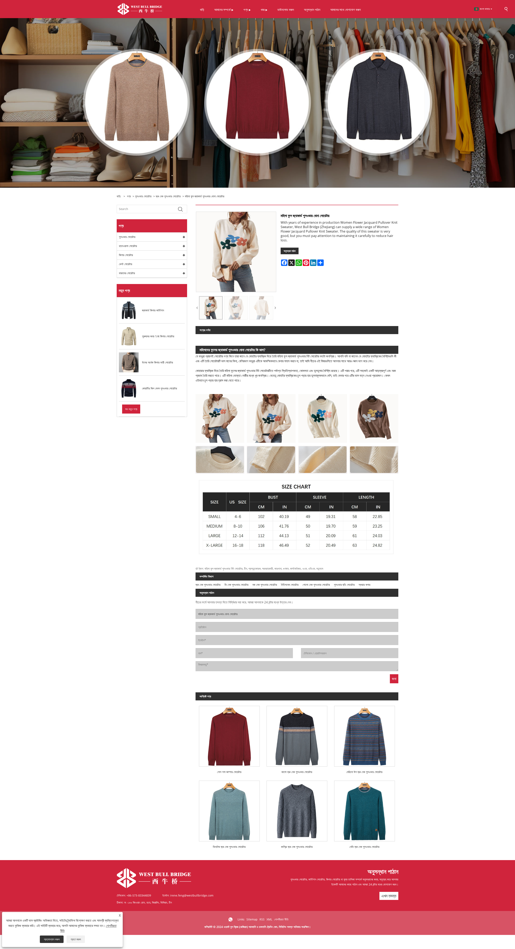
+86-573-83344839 (139, 895)
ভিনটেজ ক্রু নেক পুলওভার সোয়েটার (229, 847)
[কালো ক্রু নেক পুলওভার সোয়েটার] (297, 734)
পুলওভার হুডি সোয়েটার (344, 585)
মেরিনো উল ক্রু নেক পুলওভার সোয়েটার (364, 772)
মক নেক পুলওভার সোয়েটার (264, 585)
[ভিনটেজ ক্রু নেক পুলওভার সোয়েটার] (229, 809)
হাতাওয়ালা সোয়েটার (128, 246)
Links (241, 919)
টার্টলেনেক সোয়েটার (290, 585)
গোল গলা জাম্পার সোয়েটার (229, 772)
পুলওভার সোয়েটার (143, 196)
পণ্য (129, 196)
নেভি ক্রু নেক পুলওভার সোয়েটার (364, 847)
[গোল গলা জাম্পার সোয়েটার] (229, 734)
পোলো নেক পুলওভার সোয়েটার (316, 585)
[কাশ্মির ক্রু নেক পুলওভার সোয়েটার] (297, 809)
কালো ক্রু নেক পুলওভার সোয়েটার (296, 772)
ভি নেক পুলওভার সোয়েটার (236, 585)
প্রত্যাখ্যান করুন (52, 939)
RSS (262, 919)
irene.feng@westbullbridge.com (191, 895)
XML (269, 919)
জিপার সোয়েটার (126, 255)
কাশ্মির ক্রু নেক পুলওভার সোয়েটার (297, 847)
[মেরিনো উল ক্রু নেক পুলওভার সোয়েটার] (364, 734)
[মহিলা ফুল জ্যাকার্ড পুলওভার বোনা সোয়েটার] (211, 308)
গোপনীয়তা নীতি (281, 919)
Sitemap (252, 919)
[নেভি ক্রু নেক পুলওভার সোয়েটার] (364, 809)
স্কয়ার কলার (364, 585)
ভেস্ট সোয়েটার (125, 264)
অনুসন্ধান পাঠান (290, 251)
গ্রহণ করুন (76, 939)
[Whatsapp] (231, 919)
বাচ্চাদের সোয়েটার (127, 273)
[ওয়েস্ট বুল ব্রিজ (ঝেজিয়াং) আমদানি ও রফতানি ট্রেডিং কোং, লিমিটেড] (139, 9)
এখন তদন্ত (388, 896)
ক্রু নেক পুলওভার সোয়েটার (168, 196)
